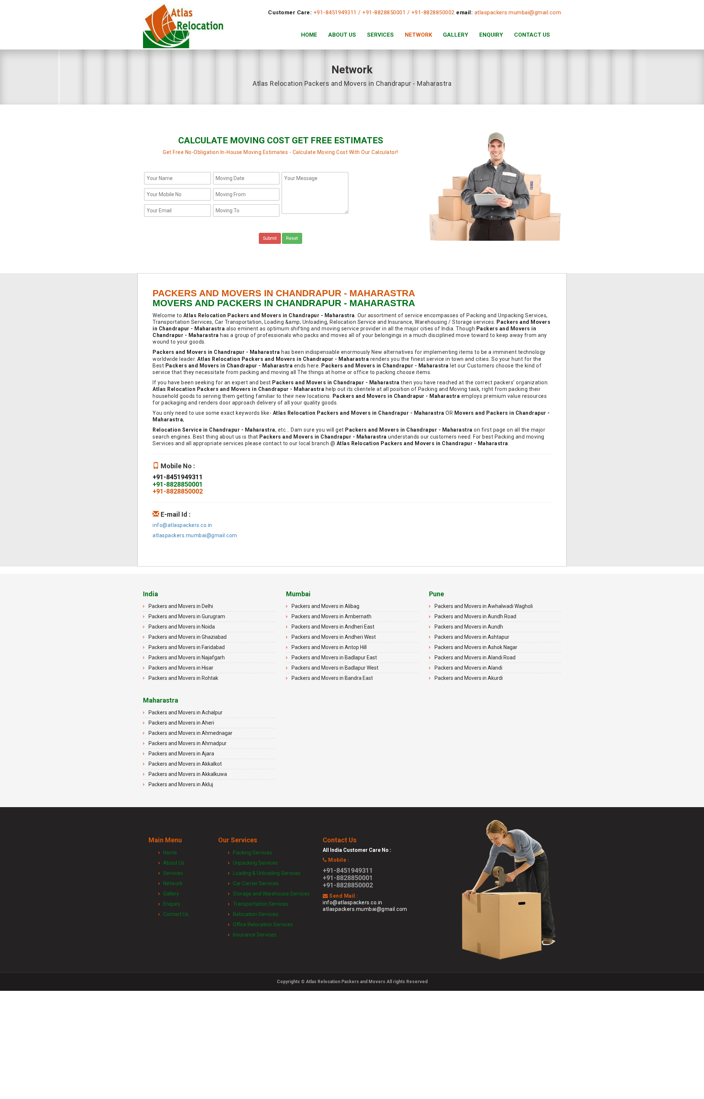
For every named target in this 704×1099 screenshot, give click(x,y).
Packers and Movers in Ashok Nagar (475, 647)
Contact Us (532, 35)
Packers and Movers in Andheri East (333, 627)
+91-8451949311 (335, 12)
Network (418, 35)
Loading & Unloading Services (267, 873)
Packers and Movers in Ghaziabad (187, 637)
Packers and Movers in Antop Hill (329, 647)
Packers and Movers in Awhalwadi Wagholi (483, 606)
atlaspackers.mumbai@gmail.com (517, 12)
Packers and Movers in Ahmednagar (190, 733)
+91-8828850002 (433, 12)
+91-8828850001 (384, 12)
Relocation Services (255, 914)
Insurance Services (254, 935)
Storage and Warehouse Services (271, 894)
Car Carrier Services (256, 883)
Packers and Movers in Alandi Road (475, 657)
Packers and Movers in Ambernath (331, 616)
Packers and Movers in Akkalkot (185, 764)
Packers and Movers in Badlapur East (334, 657)
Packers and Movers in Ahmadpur (187, 743)
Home (309, 35)
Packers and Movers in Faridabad (186, 647)
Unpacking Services (255, 863)
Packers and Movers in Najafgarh (186, 657)
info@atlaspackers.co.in (182, 525)
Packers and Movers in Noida (181, 627)
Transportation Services (260, 904)
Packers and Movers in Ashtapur (471, 637)
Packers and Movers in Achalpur (185, 712)
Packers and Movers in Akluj (180, 784)
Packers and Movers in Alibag (325, 606)
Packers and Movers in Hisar (180, 668)
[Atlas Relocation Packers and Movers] (183, 35)
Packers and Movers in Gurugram (186, 616)
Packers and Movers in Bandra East (332, 678)
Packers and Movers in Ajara (181, 754)
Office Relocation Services (263, 924)
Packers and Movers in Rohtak (183, 678)
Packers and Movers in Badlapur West (335, 668)
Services (380, 35)
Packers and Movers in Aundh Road (475, 616)
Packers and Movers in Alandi (468, 668)
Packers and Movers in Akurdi (468, 678)
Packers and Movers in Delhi (180, 606)
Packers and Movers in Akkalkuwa (187, 774)
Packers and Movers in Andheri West (334, 637)
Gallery (455, 35)
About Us (342, 35)
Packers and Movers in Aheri (181, 723)
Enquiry (491, 35)
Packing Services (252, 853)
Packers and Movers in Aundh (468, 627)
